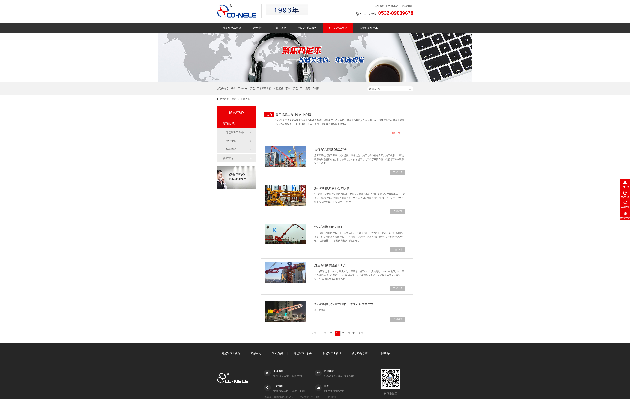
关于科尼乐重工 (368, 27)
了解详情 (397, 172)
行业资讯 (230, 140)
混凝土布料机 (312, 88)
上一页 (323, 333)
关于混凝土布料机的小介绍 (293, 114)
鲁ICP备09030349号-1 (285, 397)
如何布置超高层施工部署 (330, 149)
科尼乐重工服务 (307, 27)
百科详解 (230, 149)
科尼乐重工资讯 (338, 27)
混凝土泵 (297, 88)
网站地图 (407, 6)
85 (343, 333)
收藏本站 (393, 6)
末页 (360, 333)
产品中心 (258, 27)
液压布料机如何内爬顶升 (330, 226)
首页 (234, 99)
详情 (398, 133)
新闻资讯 (245, 99)
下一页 (351, 333)
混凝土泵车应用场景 (260, 88)
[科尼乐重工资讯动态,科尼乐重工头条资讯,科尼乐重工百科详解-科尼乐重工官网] (239, 11)
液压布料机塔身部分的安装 (332, 188)
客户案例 (281, 27)
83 (331, 333)
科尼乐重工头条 (234, 132)
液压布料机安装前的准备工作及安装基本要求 (343, 304)
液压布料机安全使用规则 (330, 265)
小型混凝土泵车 (282, 88)
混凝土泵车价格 (239, 88)
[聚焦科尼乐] (315, 81)
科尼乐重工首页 (232, 27)
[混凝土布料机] (287, 9)
